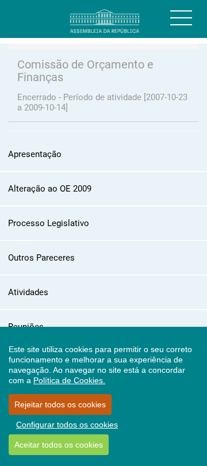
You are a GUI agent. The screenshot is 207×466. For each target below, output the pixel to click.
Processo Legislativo (48, 223)
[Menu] (181, 18)
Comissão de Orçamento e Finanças (85, 71)
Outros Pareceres (41, 258)
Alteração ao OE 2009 (49, 189)
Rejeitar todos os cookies (60, 404)
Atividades (28, 292)
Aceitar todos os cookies (58, 444)
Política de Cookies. (69, 380)
